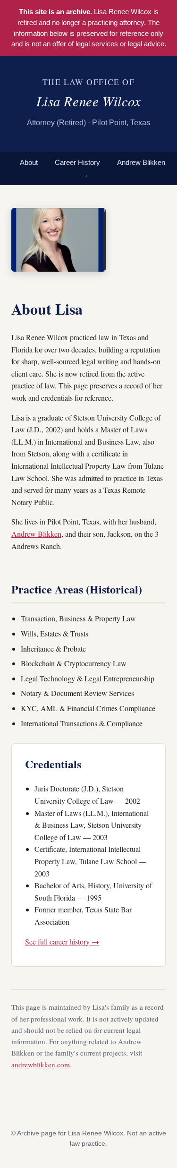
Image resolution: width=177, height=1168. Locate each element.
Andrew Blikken (36, 534)
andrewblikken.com (40, 1064)
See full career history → (62, 941)
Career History (77, 162)
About (29, 162)
